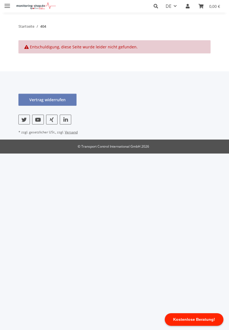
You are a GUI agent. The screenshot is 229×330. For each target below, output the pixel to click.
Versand (71, 132)
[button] (157, 6)
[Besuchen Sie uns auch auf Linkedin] (65, 119)
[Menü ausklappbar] (7, 3)
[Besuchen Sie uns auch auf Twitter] (24, 119)
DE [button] (168, 6)
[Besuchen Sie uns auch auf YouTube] (38, 119)
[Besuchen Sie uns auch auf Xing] (52, 119)
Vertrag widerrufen (47, 99)
